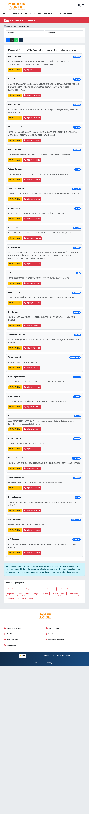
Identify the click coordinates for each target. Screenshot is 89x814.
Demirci (38, 589)
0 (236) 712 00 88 (33, 348)
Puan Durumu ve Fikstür (57, 634)
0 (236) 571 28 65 (33, 530)
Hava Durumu (54, 628)
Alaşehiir (29, 589)
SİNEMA (37, 14)
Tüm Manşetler (12, 640)
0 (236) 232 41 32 (33, 140)
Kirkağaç (70, 589)
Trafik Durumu (12, 634)
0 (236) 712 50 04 (33, 179)
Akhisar (19, 589)
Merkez (32, 598)
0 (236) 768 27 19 (33, 449)
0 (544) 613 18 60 (33, 70)
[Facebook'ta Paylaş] (8, 40)
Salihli (27, 594)
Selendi (55, 594)
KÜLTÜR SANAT (50, 14)
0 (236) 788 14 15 (33, 160)
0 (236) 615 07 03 (33, 510)
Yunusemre (21, 598)
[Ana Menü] (83, 5)
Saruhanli (45, 594)
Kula (20, 594)
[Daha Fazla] (21, 40)
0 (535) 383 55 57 (33, 429)
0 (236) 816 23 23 (33, 283)
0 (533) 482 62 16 (33, 468)
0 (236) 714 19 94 (33, 219)
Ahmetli (10, 589)
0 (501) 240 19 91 (33, 303)
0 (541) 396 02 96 (33, 95)
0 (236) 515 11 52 (33, 367)
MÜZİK (28, 14)
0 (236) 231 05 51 (33, 264)
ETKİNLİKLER (66, 14)
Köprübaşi (11, 594)
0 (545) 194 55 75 (33, 407)
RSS (23, 655)
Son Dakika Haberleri (56, 640)
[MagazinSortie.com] (16, 5)
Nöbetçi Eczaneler (14, 628)
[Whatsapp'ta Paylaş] (16, 40)
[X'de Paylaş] (12, 40)
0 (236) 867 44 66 (34, 238)
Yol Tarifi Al (16, 70)
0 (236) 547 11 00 (33, 488)
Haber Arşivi (11, 645)
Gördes (60, 589)
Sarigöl (35, 594)
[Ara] (79, 5)
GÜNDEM (6, 14)
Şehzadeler (73, 594)
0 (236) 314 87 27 (33, 199)
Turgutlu (10, 598)
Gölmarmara (49, 589)
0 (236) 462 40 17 (33, 325)
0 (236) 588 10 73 (33, 553)
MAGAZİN (17, 14)
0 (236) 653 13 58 (33, 387)
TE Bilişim (50, 663)
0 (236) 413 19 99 (33, 118)
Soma (63, 594)
